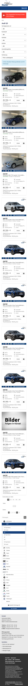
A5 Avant (6, 530)
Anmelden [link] (14, 608)
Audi (7, 524)
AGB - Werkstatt (16, 659)
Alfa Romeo (9, 521)
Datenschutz (18, 661)
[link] (23, 100)
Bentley (8, 547)
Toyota (7, 596)
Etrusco (8, 558)
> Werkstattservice (6, 648)
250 (19, 499)
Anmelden (7, 657)
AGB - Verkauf (8, 659)
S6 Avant (6, 544)
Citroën (8, 550)
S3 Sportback (7, 542)
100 (16, 499)
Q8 (4, 539)
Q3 (4, 532)
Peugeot (8, 585)
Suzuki (7, 593)
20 (10, 499)
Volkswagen (9, 598)
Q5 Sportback (7, 534)
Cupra (7, 553)
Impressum (13, 657)
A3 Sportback (7, 527)
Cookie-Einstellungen (10, 663)
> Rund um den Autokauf (8, 644)
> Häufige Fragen (6, 650)
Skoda (7, 590)
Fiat (7, 561)
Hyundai (8, 566)
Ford (7, 564)
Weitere (8, 601)
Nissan (7, 580)
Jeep (7, 569)
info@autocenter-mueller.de (13, 628)
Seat (7, 588)
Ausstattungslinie (6, 49)
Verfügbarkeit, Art (6, 26)
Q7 (4, 537)
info (3, 20)
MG (7, 577)
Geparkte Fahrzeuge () (14, 605)
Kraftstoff (4, 32)
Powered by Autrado (19, 684)
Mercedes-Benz (9, 574)
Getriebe (4, 37)
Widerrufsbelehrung (9, 661)
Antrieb (4, 43)
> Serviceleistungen (6, 646)
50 (13, 499)
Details (18, 100)
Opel (7, 582)
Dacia (7, 555)
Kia (7, 572)
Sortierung (4, 55)
